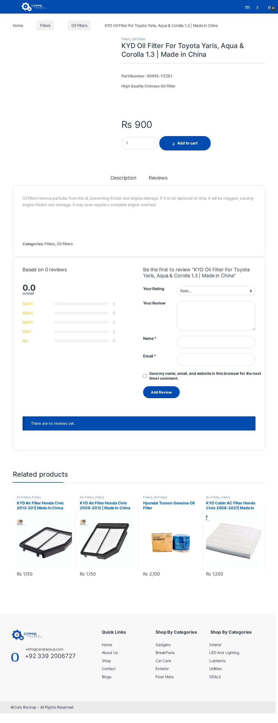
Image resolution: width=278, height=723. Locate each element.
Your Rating (153, 288)
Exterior (162, 668)
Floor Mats (165, 676)
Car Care (163, 660)
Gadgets (163, 644)
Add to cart (187, 143)
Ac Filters (213, 497)
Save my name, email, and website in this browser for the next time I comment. (205, 376)
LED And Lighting (224, 652)
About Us (110, 652)
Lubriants (217, 660)
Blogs (106, 676)
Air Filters (23, 497)
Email (149, 356)
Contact (109, 668)
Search (248, 7)
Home (18, 25)
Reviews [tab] (158, 178)
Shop (106, 660)
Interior (215, 644)
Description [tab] (123, 178)
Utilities (215, 668)
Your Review (154, 303)
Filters (45, 25)
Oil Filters (79, 25)
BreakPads (165, 652)
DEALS (215, 676)
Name (149, 338)
